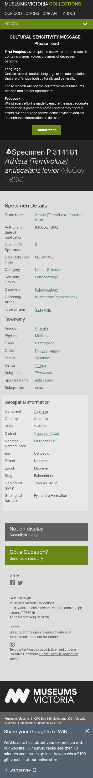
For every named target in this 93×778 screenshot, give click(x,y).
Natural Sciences (48, 270)
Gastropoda (44, 343)
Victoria (40, 426)
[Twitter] (20, 584)
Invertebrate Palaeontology (56, 297)
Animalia (41, 328)
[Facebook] (12, 584)
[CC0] (12, 644)
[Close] (87, 732)
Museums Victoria (43, 4)
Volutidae (42, 358)
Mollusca (42, 336)
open (37, 632)
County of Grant (46, 434)
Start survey (20, 770)
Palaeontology (46, 277)
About (69, 14)
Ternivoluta (43, 373)
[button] (46, 24)
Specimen (43, 309)
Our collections (22, 14)
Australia (41, 411)
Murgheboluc (44, 441)
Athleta (40, 365)
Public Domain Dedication (58, 654)
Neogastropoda (47, 351)
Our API (49, 14)
